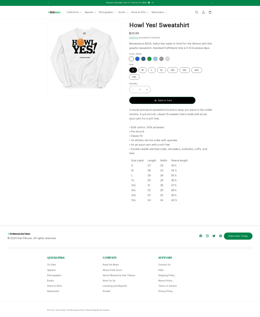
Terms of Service (167, 286)
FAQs (161, 270)
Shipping (133, 37)
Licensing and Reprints (115, 286)
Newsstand (53, 291)
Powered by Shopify (101, 310)
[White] (131, 59)
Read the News (111, 264)
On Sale (51, 264)
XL (161, 70)
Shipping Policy (166, 275)
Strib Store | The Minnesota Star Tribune (73, 310)
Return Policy (165, 280)
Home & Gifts (54, 286)
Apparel (51, 270)
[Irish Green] (149, 59)
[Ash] (167, 59)
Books (50, 280)
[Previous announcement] (48, 3)
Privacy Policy (165, 291)
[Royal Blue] (137, 59)
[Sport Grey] (161, 59)
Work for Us (109, 280)
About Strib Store (112, 270)
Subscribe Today (238, 236)
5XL (134, 77)
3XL (185, 70)
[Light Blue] (155, 59)
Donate (107, 291)
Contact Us (164, 264)
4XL (197, 70)
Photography (54, 275)
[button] (74, 12)
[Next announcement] (211, 3)
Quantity (133, 83)
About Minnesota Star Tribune (119, 275)
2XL (173, 70)
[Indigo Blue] (143, 59)
